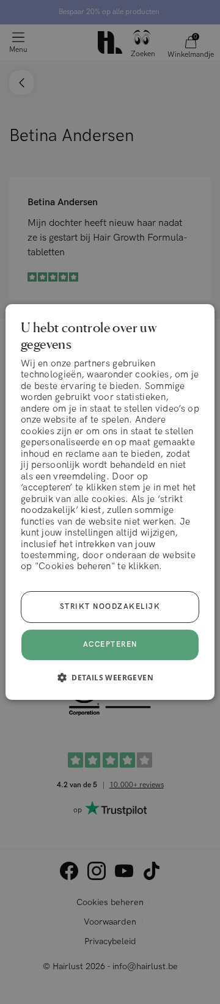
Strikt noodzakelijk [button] (110, 606)
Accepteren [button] (110, 644)
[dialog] (110, 502)
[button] (110, 677)
